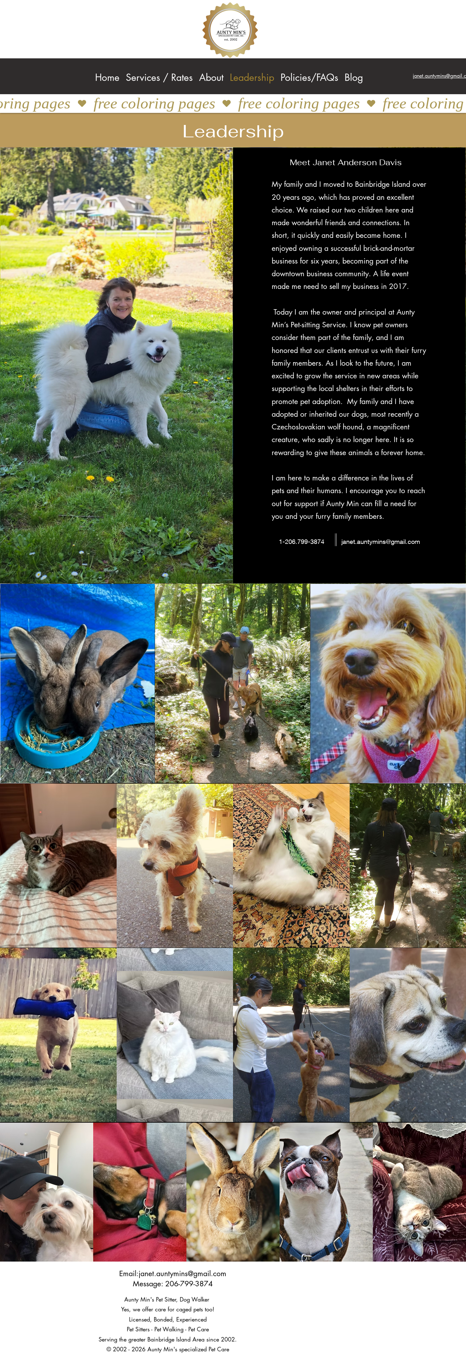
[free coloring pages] (233, 103)
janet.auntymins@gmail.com (380, 541)
